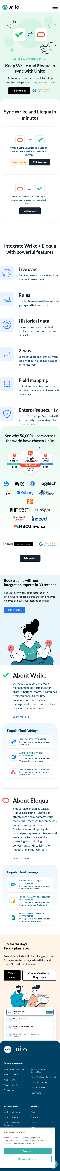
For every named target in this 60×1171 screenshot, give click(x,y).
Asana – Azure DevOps (14, 1069)
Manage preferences (27, 1159)
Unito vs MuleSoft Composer (12, 1123)
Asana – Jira (9, 1079)
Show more (9, 1090)
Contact (34, 1117)
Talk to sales (19, 90)
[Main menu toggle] (55, 7)
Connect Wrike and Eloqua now (39, 975)
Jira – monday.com (39, 1082)
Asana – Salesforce (12, 1085)
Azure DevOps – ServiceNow (38, 1070)
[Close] (51, 1132)
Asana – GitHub (11, 1074)
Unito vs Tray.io (11, 1117)
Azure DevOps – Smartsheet (43, 1077)
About (33, 1112)
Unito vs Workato (12, 1112)
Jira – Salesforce (38, 1087)
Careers (34, 1122)
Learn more (19, 716)
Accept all (27, 1151)
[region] (27, 1148)
